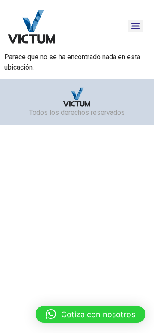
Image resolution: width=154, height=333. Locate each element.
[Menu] (135, 26)
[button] (90, 314)
